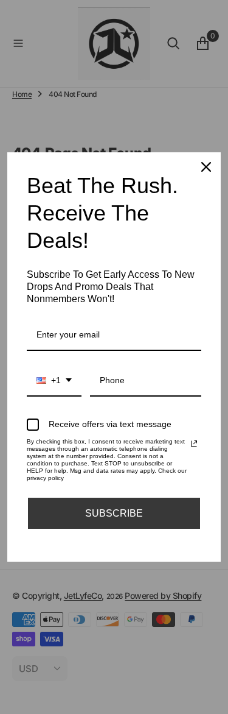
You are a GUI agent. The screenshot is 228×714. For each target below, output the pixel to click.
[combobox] (54, 381)
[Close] (206, 167)
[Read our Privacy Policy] (194, 443)
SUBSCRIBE (114, 513)
